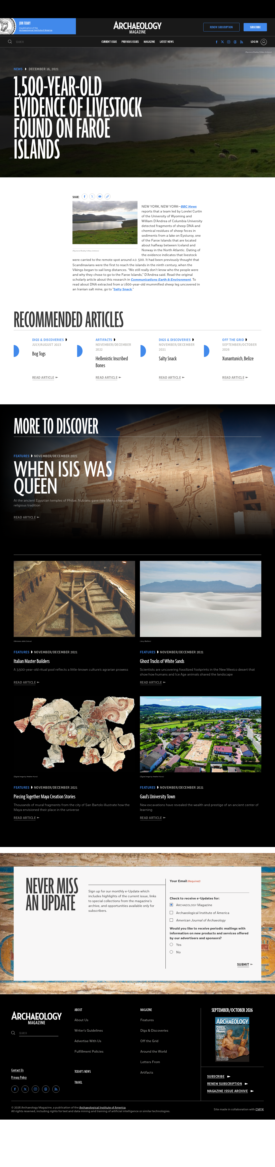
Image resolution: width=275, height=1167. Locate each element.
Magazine (194, 905)
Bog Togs (38, 354)
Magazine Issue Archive (227, 1091)
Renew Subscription (221, 27)
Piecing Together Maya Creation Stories (44, 796)
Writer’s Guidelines (88, 1030)
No (178, 952)
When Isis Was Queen (63, 479)
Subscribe (255, 27)
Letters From (150, 1062)
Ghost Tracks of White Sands (162, 661)
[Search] (10, 42)
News (18, 69)
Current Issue (109, 42)
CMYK (259, 1109)
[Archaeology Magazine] (36, 1025)
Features (147, 1020)
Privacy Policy (19, 1077)
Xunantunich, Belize (238, 358)
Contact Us (17, 1070)
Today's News (82, 1071)
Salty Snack (123, 289)
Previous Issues (130, 42)
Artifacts (146, 1072)
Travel (78, 1082)
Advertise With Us (87, 1041)
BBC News (189, 206)
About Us (81, 1020)
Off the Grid (149, 1041)
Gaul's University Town (157, 796)
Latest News (167, 42)
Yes (178, 945)
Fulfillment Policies (88, 1051)
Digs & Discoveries (154, 1030)
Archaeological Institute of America (202, 913)
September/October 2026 (232, 1010)
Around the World (153, 1051)
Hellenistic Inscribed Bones (112, 362)
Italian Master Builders (32, 661)
